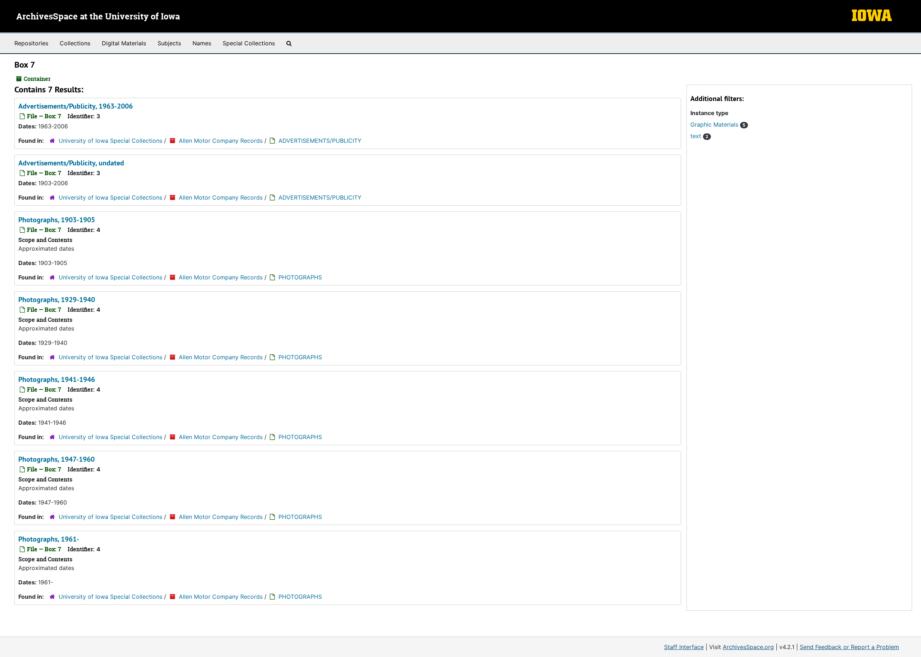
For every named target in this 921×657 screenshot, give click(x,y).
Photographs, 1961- (48, 539)
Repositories (31, 43)
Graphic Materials (717, 124)
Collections (75, 43)
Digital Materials (124, 43)
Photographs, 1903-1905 (56, 219)
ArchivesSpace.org (748, 647)
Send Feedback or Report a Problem (849, 647)
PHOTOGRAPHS (300, 277)
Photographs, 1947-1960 (56, 459)
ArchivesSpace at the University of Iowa (98, 17)
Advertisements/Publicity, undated (71, 163)
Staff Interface (684, 647)
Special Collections (249, 43)
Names (201, 43)
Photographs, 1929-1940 (56, 299)
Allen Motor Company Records (221, 140)
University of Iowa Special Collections (110, 140)
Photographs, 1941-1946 (56, 379)
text (699, 136)
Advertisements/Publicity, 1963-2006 (75, 106)
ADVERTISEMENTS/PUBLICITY (320, 140)
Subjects (169, 43)
